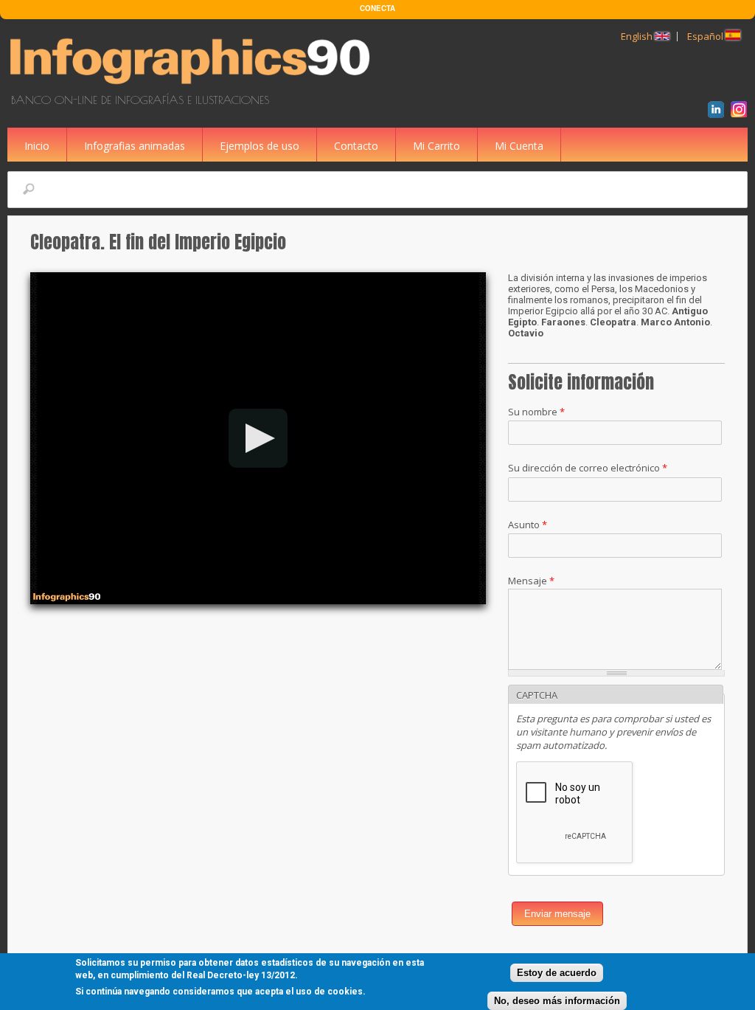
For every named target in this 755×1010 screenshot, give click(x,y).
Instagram (741, 111)
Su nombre (536, 411)
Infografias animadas (134, 146)
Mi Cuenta (519, 146)
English (638, 36)
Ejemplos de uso (259, 146)
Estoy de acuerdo (556, 972)
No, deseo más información (557, 1000)
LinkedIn (718, 111)
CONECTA (377, 8)
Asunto (527, 524)
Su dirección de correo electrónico (587, 467)
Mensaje (531, 580)
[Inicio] (192, 86)
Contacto (356, 146)
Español (706, 36)
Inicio (36, 146)
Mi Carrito (436, 146)
